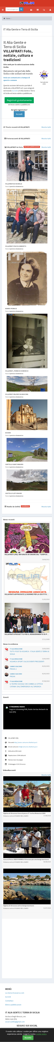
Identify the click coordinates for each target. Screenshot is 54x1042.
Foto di (14, 186)
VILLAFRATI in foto (23, 147)
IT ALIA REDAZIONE (16, 649)
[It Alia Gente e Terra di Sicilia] (27, 3)
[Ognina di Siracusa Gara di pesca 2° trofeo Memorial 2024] (27, 794)
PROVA (12, 676)
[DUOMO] (27, 414)
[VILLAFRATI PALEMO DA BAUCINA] (27, 384)
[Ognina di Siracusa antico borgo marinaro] (27, 886)
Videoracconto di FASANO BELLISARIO (15, 816)
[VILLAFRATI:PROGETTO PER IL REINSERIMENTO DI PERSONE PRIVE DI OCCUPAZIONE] (27, 618)
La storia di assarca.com (14, 993)
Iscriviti (15, 90)
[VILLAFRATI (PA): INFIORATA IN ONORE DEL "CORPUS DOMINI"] (27, 538)
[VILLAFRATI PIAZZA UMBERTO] (27, 216)
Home (8, 18)
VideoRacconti (9, 770)
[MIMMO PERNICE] (27, 278)
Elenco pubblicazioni (13, 1004)
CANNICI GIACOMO (16, 666)
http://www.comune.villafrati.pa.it (25, 742)
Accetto (28, 1038)
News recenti (9, 519)
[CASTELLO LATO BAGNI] (27, 480)
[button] (3, 10)
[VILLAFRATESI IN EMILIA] (27, 165)
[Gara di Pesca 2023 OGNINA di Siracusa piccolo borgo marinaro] (27, 840)
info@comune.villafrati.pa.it (27, 747)
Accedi (19, 114)
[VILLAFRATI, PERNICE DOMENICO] (27, 341)
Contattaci (9, 1001)
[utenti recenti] (31, 10)
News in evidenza (10, 644)
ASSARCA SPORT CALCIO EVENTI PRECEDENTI (27, 661)
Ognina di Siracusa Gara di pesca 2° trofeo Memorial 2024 (24, 813)
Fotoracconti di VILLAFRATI (18, 138)
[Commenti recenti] (44, 10)
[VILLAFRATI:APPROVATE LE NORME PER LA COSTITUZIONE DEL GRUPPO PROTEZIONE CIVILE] (27, 578)
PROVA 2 (13, 669)
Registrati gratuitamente (19, 100)
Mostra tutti (46, 127)
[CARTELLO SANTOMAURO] (27, 450)
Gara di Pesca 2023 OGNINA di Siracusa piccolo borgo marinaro (26, 859)
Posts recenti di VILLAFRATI (18, 127)
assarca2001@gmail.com (15, 1022)
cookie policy (41, 1034)
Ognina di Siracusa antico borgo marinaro (18, 906)
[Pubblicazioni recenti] (37, 10)
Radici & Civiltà (18, 506)
